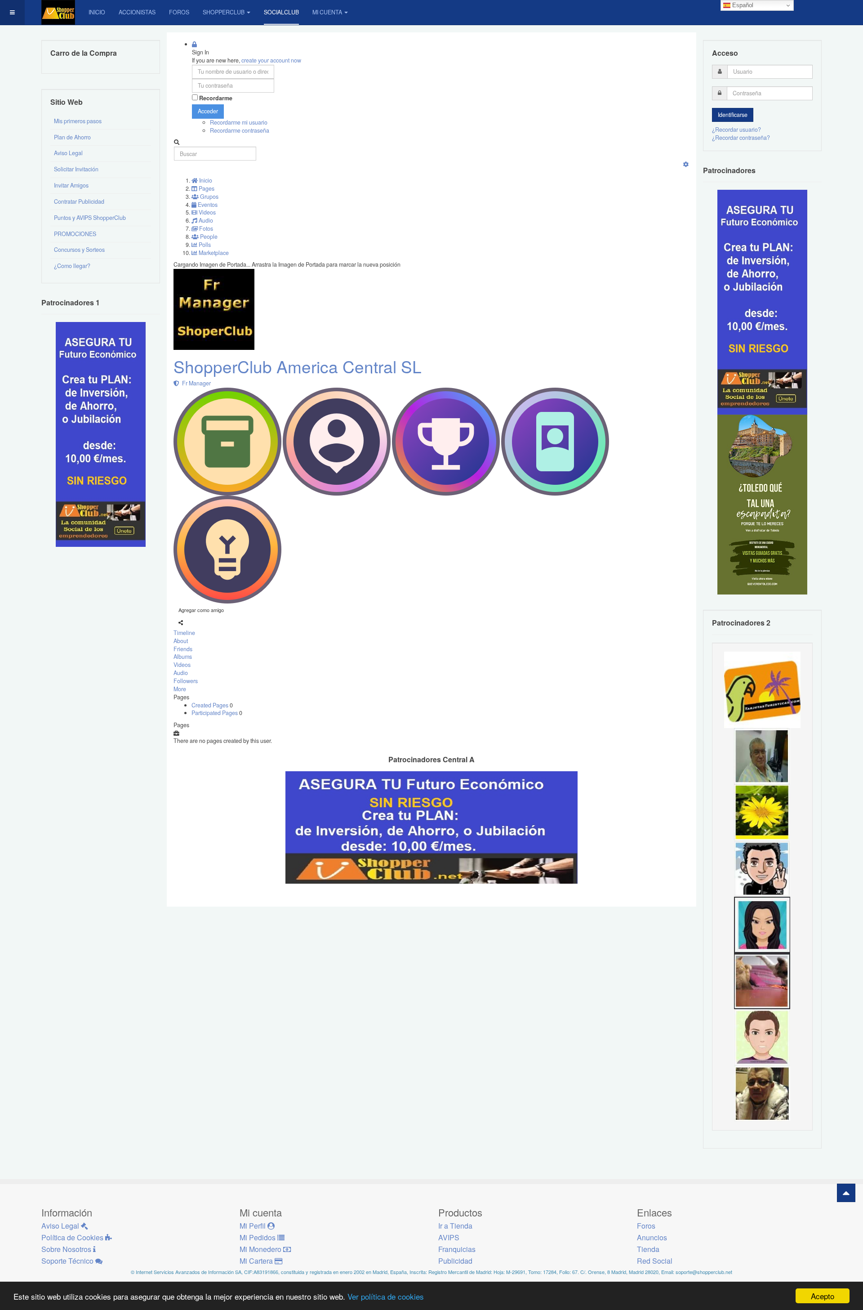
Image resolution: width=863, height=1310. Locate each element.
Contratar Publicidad (79, 201)
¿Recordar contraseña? (741, 138)
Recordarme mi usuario (238, 122)
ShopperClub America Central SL (297, 366)
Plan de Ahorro (72, 137)
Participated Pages (215, 713)
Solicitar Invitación (76, 169)
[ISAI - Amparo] (762, 924)
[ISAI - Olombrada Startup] (762, 302)
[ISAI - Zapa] (762, 868)
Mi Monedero (261, 1249)
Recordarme (215, 98)
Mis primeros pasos (78, 121)
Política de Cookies (73, 1237)
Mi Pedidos (258, 1237)
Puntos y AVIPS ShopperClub (90, 218)
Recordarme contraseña (239, 130)
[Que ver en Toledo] (762, 504)
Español (741, 5)
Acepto (822, 1295)
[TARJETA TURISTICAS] (762, 689)
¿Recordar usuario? (736, 129)
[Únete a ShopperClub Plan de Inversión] (431, 827)
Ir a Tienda (455, 1226)
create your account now (271, 60)
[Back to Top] (846, 1193)
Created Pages (210, 705)
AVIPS (448, 1237)
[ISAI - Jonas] (762, 1037)
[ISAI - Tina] (762, 812)
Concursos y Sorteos (79, 250)
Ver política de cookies (385, 1296)
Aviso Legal (68, 153)
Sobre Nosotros (67, 1249)
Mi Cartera (257, 1261)
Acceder (208, 111)
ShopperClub (224, 12)
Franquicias (457, 1249)
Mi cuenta (327, 12)
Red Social (654, 1261)
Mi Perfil (253, 1226)
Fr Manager (195, 383)
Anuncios (652, 1237)
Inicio (97, 12)
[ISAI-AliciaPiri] (762, 980)
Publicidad (455, 1261)
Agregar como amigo (201, 609)
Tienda (648, 1249)
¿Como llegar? (72, 266)
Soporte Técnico (68, 1261)
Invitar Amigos (71, 185)
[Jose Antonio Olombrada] (101, 434)
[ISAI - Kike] (762, 1093)
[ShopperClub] (58, 12)
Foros (179, 12)
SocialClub (281, 12)
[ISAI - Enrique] (762, 755)
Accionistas (137, 12)
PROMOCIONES (75, 234)
